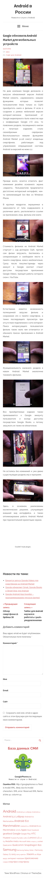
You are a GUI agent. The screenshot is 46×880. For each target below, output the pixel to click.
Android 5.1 (36, 812)
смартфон (13, 862)
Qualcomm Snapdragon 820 (26, 845)
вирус (5, 858)
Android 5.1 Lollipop (13, 816)
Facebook (35, 830)
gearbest (7, 833)
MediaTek (9, 841)
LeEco (25, 838)
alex (8, 52)
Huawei (6, 837)
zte (35, 854)
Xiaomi (30, 854)
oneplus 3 (34, 841)
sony (13, 854)
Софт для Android (13, 55)
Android (9, 811)
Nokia (29, 841)
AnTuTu (18, 830)
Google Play (26, 834)
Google (16, 833)
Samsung (9, 849)
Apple (24, 830)
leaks (21, 838)
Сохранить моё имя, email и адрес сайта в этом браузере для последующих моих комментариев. (22, 716)
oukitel (40, 841)
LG (38, 837)
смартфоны (23, 862)
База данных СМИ (23, 748)
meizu (16, 841)
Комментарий (10, 643)
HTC (33, 833)
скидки (5, 862)
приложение (31, 858)
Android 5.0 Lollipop (24, 812)
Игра (39, 854)
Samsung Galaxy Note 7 (25, 850)
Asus (29, 830)
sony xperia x (21, 854)
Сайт (5, 701)
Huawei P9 (15, 838)
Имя (5, 679)
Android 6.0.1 (24, 826)
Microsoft (22, 841)
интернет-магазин (16, 858)
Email (5, 690)
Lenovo (32, 837)
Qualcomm (7, 845)
